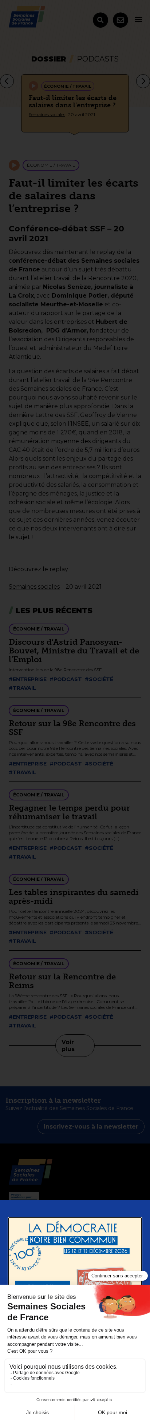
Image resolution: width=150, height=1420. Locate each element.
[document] (75, 710)
